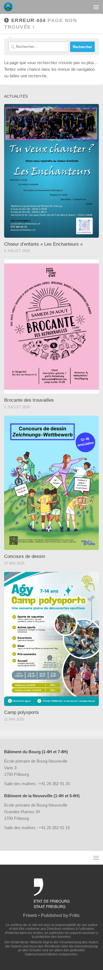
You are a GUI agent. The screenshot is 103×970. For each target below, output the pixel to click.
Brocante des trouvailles (29, 400)
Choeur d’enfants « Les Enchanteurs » (43, 244)
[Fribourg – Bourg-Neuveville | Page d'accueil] (10, 7)
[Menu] (96, 7)
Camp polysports (21, 712)
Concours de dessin (24, 556)
